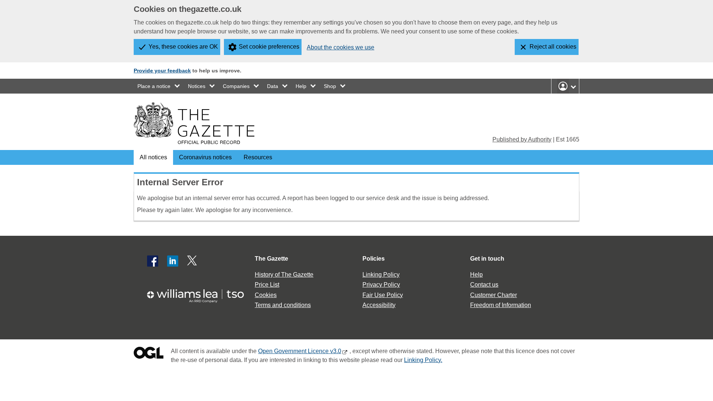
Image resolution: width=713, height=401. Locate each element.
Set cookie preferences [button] (269, 46)
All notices (153, 157)
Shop (330, 86)
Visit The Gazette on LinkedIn (172, 261)
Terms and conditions (283, 305)
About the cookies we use (340, 47)
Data (272, 86)
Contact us (484, 284)
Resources (258, 157)
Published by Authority (521, 139)
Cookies (266, 295)
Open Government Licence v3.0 (299, 351)
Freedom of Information (500, 305)
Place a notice (153, 86)
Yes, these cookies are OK (183, 46)
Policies (373, 258)
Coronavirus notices (205, 157)
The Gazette (271, 258)
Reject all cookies (553, 46)
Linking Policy (381, 274)
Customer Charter (493, 295)
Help (301, 86)
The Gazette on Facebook (152, 261)
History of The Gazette (284, 274)
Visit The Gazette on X (192, 261)
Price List (267, 284)
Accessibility (378, 305)
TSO (200, 293)
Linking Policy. (423, 360)
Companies (236, 86)
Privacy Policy (381, 284)
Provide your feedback (162, 71)
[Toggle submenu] (177, 86)
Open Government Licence (148, 354)
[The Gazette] (194, 123)
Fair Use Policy (382, 295)
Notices (196, 86)
